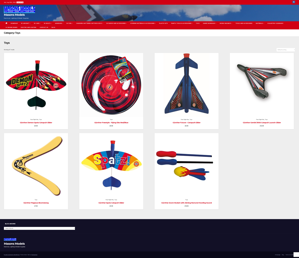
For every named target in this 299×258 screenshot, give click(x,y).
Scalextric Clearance (275, 23)
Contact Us (44, 27)
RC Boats (47, 23)
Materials (259, 23)
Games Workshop (209, 23)
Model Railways (225, 23)
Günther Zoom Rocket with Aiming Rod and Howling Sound (186, 203)
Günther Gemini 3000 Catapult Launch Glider (262, 123)
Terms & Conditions (290, 254)
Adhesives (58, 23)
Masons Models (14, 14)
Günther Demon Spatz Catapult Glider (36, 123)
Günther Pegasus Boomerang (36, 203)
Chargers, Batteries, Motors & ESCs (89, 23)
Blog (53, 27)
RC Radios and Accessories (116, 23)
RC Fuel (69, 23)
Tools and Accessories (244, 23)
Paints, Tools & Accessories (181, 23)
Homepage (14, 23)
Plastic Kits (163, 23)
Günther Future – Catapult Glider (186, 123)
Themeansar (34, 254)
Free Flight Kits (34, 119)
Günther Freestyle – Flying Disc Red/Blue (111, 123)
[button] (290, 25)
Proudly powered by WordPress (12, 254)
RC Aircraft (25, 23)
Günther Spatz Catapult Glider (111, 203)
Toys (197, 23)
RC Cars (37, 23)
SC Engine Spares (11, 27)
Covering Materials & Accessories (142, 23)
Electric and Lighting (28, 27)
